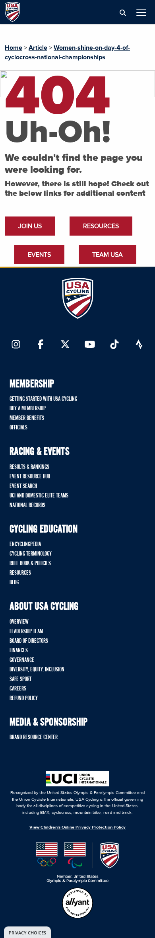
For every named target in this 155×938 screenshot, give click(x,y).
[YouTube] (90, 345)
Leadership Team (26, 631)
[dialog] (27, 932)
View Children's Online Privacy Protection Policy (77, 827)
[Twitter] (65, 345)
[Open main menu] (141, 12)
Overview (19, 622)
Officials (18, 428)
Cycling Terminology (31, 554)
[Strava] (139, 345)
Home (13, 48)
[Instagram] (16, 345)
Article (38, 48)
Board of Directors (29, 641)
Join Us (30, 226)
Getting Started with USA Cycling (43, 399)
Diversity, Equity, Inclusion (37, 670)
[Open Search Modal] (122, 13)
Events (39, 255)
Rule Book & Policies (30, 563)
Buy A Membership (28, 408)
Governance (22, 660)
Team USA (107, 255)
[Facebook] (40, 345)
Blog (14, 582)
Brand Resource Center (34, 737)
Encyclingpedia (25, 544)
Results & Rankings (29, 467)
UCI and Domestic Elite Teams (39, 496)
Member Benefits (27, 418)
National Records (27, 505)
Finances (19, 650)
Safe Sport (20, 679)
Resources (101, 226)
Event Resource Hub (30, 477)
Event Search (23, 486)
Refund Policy (24, 698)
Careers (18, 689)
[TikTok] (114, 345)
